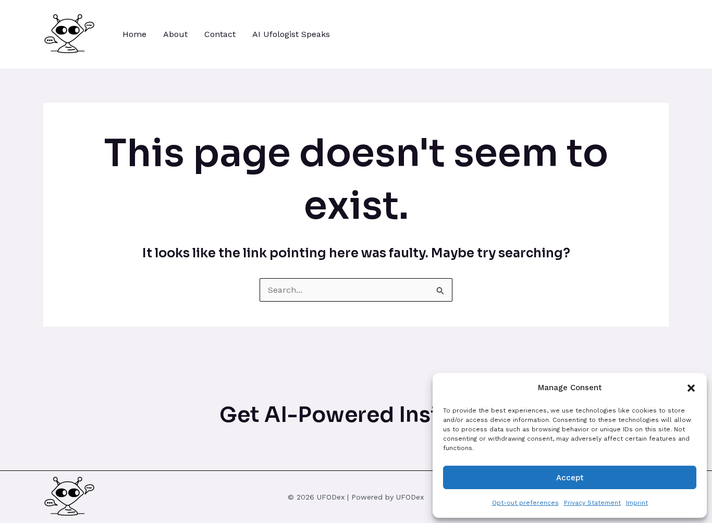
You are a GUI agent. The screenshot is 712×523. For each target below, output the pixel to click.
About (175, 34)
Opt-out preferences (525, 502)
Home (134, 34)
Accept (570, 477)
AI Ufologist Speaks (291, 34)
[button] (691, 388)
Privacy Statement (592, 502)
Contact (220, 34)
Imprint (637, 502)
